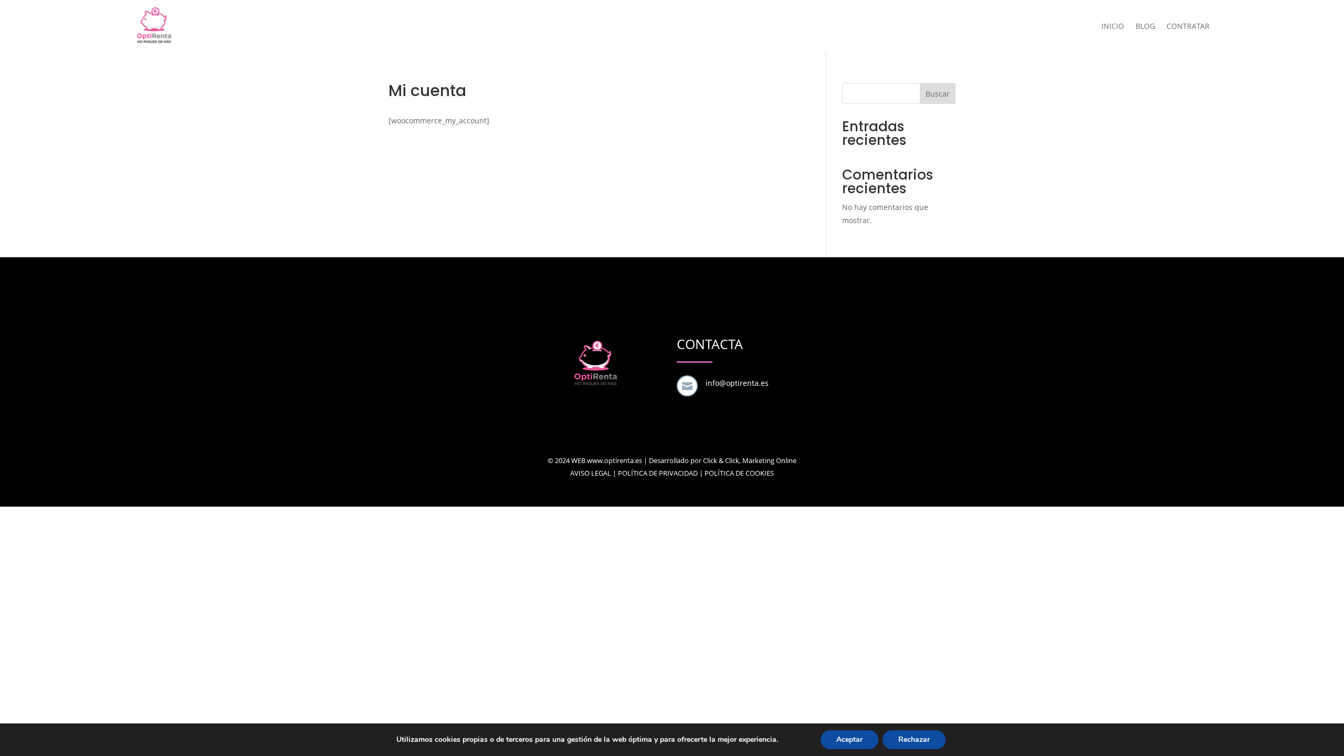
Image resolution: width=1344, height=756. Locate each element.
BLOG (1145, 26)
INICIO (1112, 26)
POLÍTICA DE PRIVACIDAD (658, 473)
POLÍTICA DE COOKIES (739, 473)
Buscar (938, 94)
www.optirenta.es (614, 460)
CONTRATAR (1188, 26)
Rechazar (914, 739)
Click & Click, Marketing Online (749, 460)
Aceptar (849, 739)
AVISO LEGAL (590, 473)
